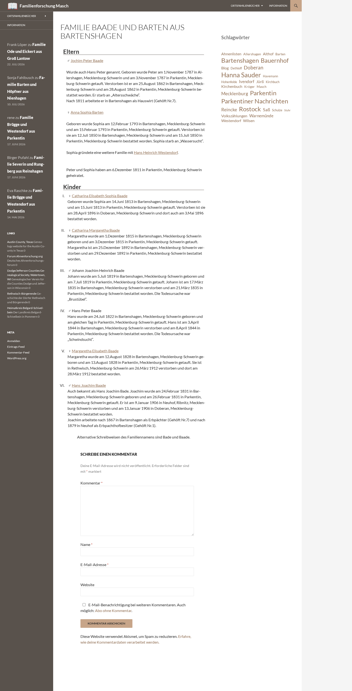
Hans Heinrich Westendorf (156, 152)
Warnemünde (261, 115)
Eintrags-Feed (16, 346)
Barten (280, 54)
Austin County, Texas (20, 242)
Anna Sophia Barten (87, 112)
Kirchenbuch (231, 86)
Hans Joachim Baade (89, 385)
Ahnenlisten (231, 54)
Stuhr (287, 110)
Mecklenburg (234, 93)
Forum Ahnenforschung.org (25, 256)
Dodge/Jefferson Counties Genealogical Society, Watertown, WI (26, 275)
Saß (266, 109)
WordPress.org (16, 358)
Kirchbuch (272, 82)
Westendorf (231, 120)
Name (86, 544)
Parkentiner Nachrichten (254, 101)
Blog (225, 68)
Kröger (249, 86)
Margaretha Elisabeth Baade (95, 350)
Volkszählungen (234, 116)
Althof (268, 54)
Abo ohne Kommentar (113, 610)
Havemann (270, 76)
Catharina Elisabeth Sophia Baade (99, 195)
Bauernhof (275, 60)
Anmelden (13, 341)
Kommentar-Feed (18, 352)
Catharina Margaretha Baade (96, 230)
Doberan (253, 67)
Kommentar (91, 483)
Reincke (229, 109)
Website (87, 584)
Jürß (260, 81)
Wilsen (249, 120)
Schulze (277, 110)
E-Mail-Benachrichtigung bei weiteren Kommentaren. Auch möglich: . (133, 607)
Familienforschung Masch (44, 5)
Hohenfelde (229, 82)
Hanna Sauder (241, 75)
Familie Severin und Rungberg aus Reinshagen (25, 164)
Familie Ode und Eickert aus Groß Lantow (26, 51)
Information (278, 5)
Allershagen (252, 54)
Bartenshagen (240, 60)
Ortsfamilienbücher (245, 5)
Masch (262, 86)
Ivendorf (246, 81)
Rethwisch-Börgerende (21, 293)
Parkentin (263, 93)
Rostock (250, 109)
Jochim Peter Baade (87, 60)
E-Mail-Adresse (94, 564)
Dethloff (236, 68)
